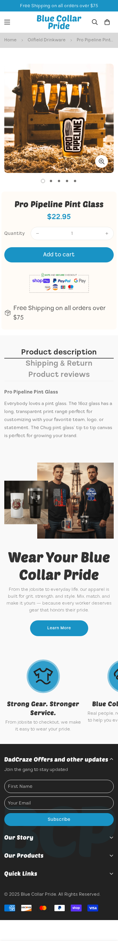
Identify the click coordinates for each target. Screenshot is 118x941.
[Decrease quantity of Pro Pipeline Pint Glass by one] (37, 233)
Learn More (59, 628)
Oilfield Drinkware (47, 40)
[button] (107, 22)
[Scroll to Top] (107, 910)
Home (10, 40)
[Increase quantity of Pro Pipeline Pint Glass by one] (106, 233)
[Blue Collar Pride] (59, 22)
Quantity (14, 233)
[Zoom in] (101, 161)
